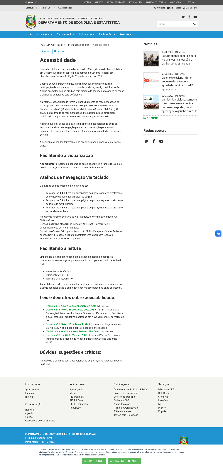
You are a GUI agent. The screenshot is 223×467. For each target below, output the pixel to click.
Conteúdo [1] (31, 8)
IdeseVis (163, 400)
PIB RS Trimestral (78, 404)
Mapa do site (191, 8)
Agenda (29, 413)
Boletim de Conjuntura (125, 393)
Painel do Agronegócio (126, 407)
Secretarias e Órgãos (156, 2)
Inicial (60, 44)
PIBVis (162, 407)
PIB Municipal (76, 396)
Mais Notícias (151, 118)
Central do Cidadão (116, 2)
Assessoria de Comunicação (40, 420)
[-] (151, 60)
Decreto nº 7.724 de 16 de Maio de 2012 (68, 324)
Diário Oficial (175, 2)
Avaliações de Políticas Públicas (131, 389)
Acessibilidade (66, 8)
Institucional (43, 34)
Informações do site (78, 44)
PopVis (162, 411)
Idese (72, 393)
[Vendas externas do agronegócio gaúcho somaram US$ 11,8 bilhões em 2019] (151, 104)
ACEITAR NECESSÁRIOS (124, 461)
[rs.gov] (31, 2)
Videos (29, 417)
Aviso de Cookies (97, 454)
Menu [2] (42, 8)
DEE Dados (164, 393)
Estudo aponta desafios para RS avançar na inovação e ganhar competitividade (179, 59)
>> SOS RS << (190, 2)
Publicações (106, 34)
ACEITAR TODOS (93, 461)
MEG (160, 404)
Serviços (99, 2)
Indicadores (86, 34)
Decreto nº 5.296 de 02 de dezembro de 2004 (71, 306)
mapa (52, 442)
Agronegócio (76, 389)
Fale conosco (175, 8)
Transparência (135, 2)
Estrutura (29, 393)
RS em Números (122, 411)
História (29, 396)
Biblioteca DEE (166, 389)
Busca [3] (52, 8)
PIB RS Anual (76, 400)
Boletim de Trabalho (124, 396)
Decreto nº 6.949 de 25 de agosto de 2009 (69, 309)
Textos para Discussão (126, 415)
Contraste (160, 8)
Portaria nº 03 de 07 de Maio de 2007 (66, 335)
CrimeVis (163, 396)
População (75, 407)
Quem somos (32, 389)
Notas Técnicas (122, 404)
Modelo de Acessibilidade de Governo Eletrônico (73, 331)
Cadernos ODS (121, 400)
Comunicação (65, 34)
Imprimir (60, 51)
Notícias (87, 2)
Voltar (47, 51)
